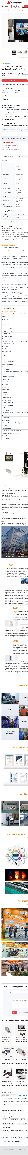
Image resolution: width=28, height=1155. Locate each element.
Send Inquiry (14, 80)
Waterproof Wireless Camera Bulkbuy (11, 1141)
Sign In (3, 149)
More (2, 1144)
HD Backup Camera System (7, 1101)
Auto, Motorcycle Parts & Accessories (13, 10)
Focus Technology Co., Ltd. (18, 1149)
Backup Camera (5, 1104)
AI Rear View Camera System (8, 1098)
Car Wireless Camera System (9, 1137)
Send (14, 1012)
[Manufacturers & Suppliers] (14, 2)
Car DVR (23, 1119)
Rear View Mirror (14, 1119)
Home (2, 10)
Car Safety (24, 10)
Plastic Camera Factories (17, 1130)
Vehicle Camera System (8, 1134)
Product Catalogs (22, 1095)
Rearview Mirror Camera (8, 1123)
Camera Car (5, 1130)
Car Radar (5, 1119)
